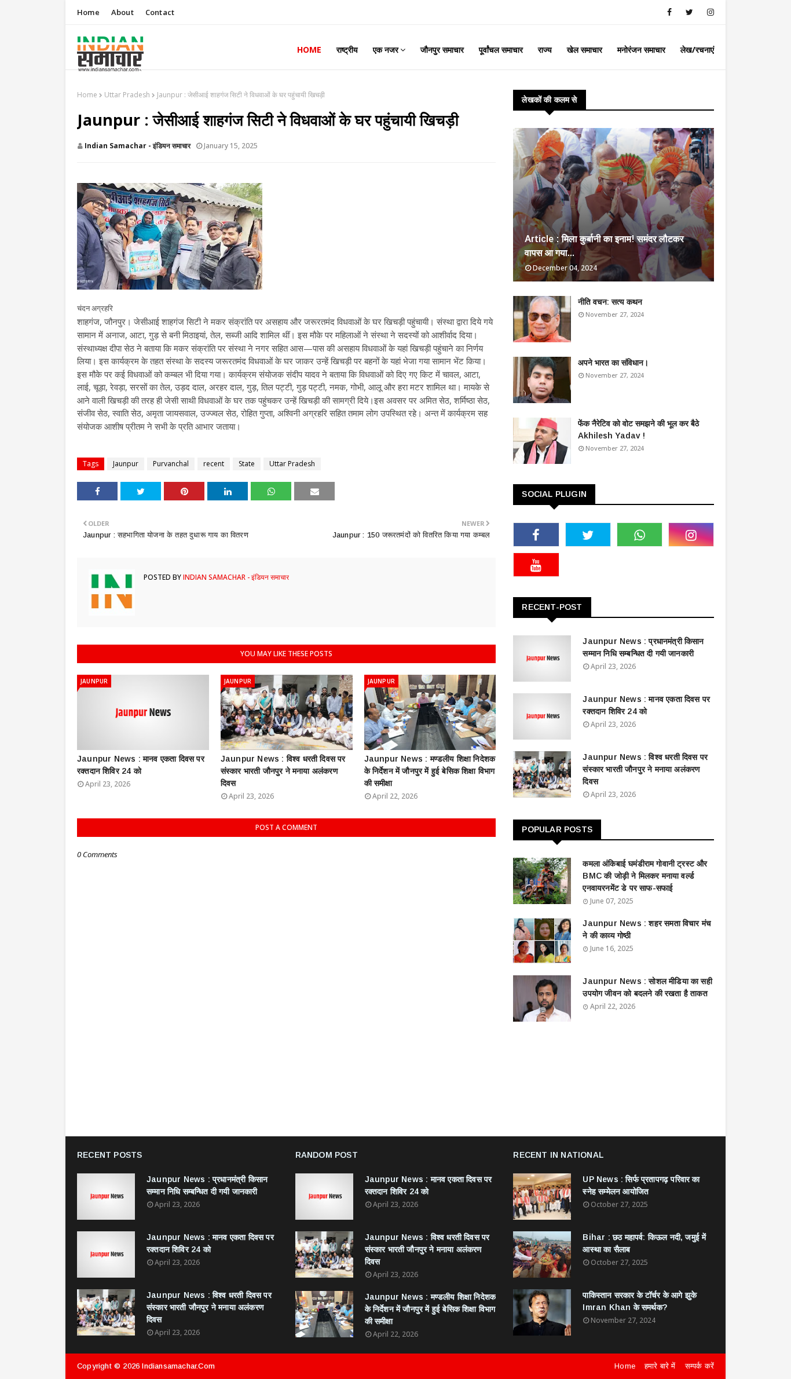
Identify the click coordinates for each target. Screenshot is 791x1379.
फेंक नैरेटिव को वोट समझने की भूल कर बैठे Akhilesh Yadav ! (638, 429)
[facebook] (669, 12)
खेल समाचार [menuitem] (584, 49)
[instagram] (708, 12)
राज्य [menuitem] (545, 49)
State (247, 464)
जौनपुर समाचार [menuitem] (442, 49)
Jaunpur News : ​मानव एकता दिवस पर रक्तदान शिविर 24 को (140, 765)
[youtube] (536, 565)
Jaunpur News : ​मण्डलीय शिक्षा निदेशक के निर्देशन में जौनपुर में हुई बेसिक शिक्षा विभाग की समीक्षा (430, 771)
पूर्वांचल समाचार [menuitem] (501, 49)
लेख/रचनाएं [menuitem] (697, 49)
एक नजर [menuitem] (385, 49)
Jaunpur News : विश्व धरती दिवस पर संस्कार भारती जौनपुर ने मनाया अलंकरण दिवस (283, 771)
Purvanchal (171, 464)
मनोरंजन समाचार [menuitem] (641, 49)
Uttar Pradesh (127, 95)
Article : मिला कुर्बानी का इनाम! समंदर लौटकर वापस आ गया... (604, 246)
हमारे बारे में (660, 1366)
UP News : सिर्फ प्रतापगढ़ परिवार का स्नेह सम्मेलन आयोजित (641, 1185)
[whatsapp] (639, 534)
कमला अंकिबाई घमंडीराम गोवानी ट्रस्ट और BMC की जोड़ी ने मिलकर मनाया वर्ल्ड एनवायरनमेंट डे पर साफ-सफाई (645, 875)
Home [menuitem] (309, 49)
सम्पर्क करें (699, 1366)
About (122, 12)
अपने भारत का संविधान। (613, 362)
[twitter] (689, 12)
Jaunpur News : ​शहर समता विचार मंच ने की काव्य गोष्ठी (647, 929)
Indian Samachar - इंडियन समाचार (138, 146)
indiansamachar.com (178, 1366)
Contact (159, 12)
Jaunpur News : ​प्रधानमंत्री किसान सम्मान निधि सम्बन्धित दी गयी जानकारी (643, 647)
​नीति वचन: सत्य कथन (610, 301)
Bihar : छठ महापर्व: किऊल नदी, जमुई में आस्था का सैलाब (644, 1243)
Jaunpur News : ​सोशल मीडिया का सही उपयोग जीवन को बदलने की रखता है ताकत (647, 987)
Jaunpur (125, 464)
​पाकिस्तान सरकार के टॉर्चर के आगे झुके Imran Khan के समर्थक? (640, 1301)
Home (88, 12)
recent (213, 464)
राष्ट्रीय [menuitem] (347, 49)
